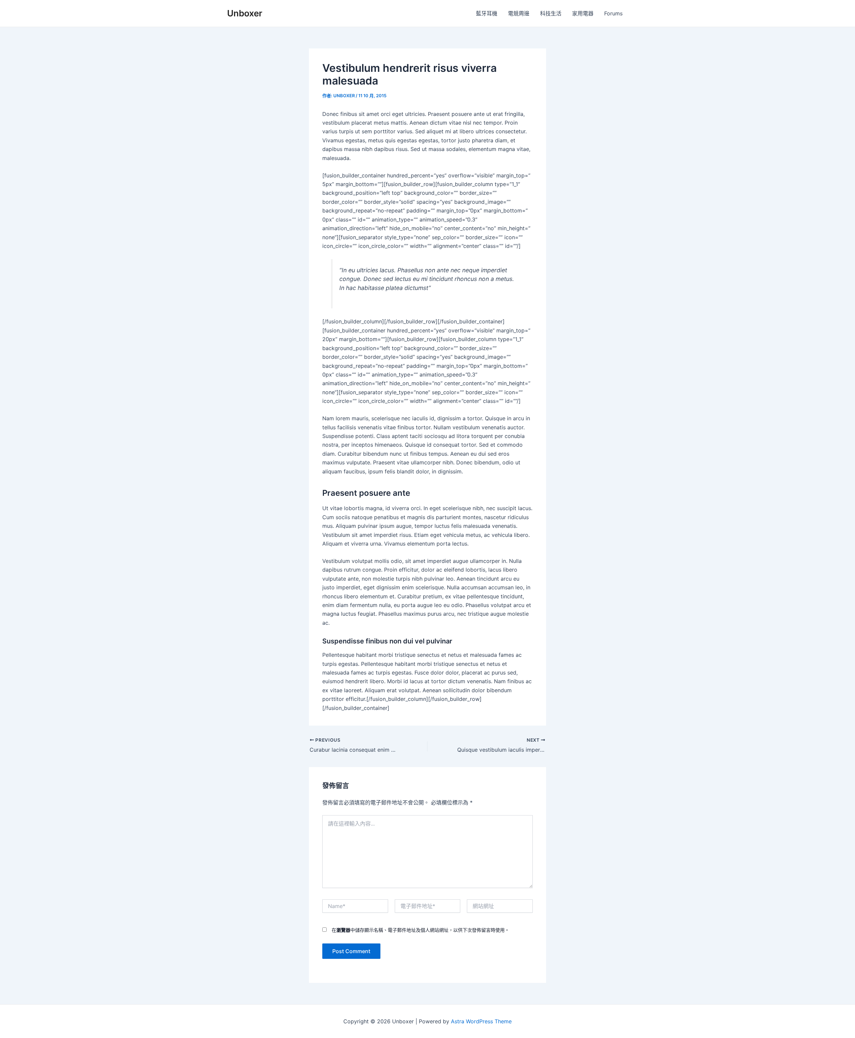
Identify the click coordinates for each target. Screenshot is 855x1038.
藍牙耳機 (486, 13)
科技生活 (550, 13)
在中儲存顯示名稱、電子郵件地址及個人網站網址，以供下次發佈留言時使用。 (420, 930)
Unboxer (244, 13)
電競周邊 (518, 13)
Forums (613, 13)
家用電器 (582, 13)
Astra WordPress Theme (481, 1021)
